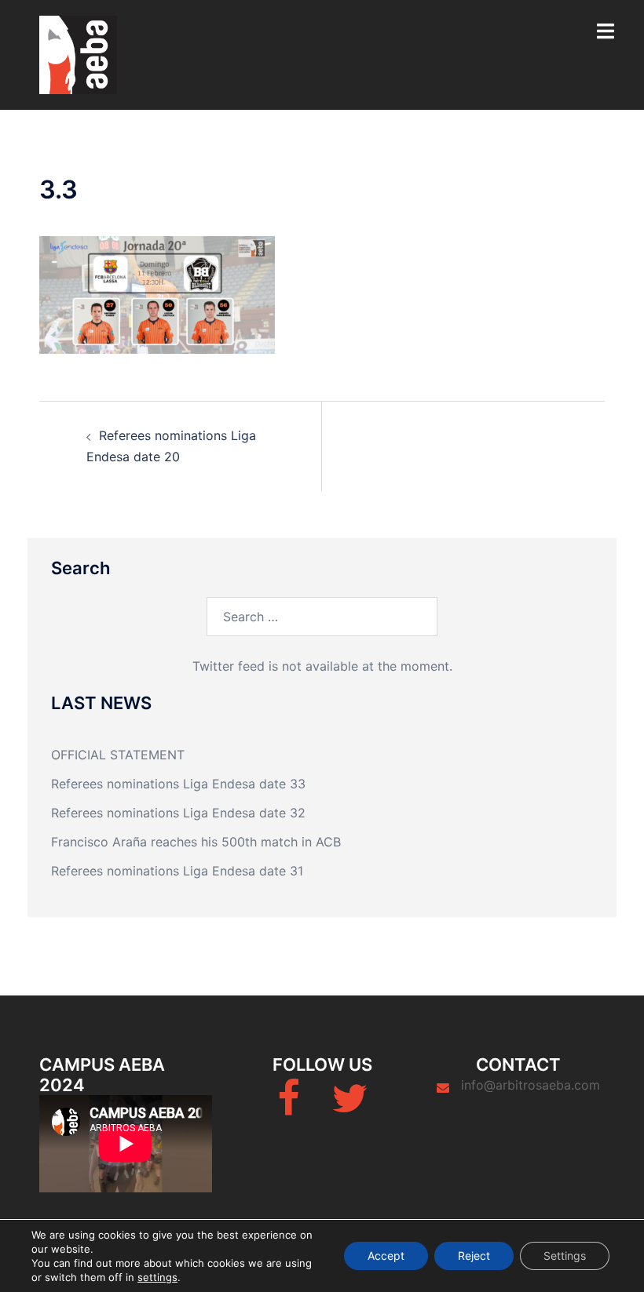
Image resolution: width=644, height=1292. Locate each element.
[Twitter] (349, 1107)
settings (157, 1277)
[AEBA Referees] (78, 53)
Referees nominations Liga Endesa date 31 (177, 871)
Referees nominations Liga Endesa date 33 (178, 784)
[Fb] (288, 1107)
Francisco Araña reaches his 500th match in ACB (196, 842)
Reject (474, 1255)
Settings (564, 1255)
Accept (386, 1255)
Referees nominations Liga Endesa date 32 (178, 813)
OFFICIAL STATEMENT (118, 754)
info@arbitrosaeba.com (530, 1085)
